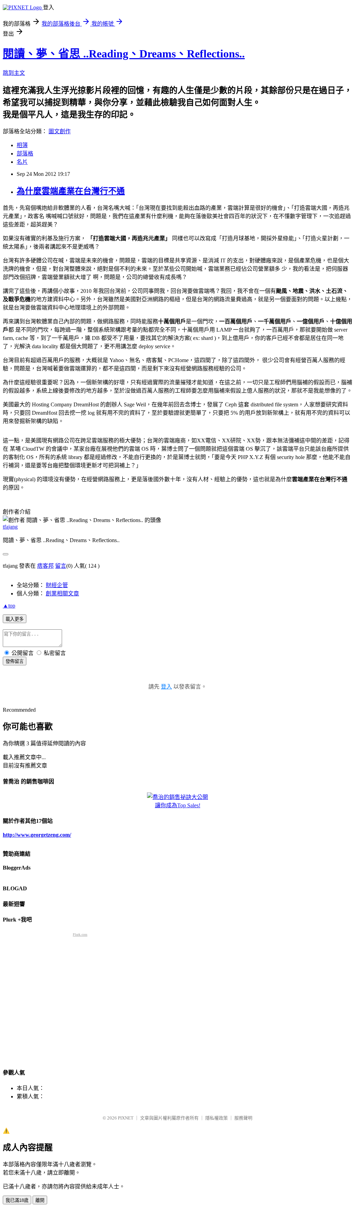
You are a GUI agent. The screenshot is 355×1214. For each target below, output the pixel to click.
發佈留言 (15, 661)
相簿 (22, 145)
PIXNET (125, 1118)
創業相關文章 (62, 593)
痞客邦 (45, 566)
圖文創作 (60, 131)
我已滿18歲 (17, 1200)
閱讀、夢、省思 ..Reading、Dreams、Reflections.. (124, 53)
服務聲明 (243, 1118)
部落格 (25, 153)
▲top (9, 606)
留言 (60, 566)
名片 (22, 162)
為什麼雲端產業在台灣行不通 (71, 191)
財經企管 (57, 585)
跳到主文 (14, 73)
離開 (39, 1200)
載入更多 (15, 619)
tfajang (10, 527)
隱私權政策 (216, 1118)
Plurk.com (80, 934)
